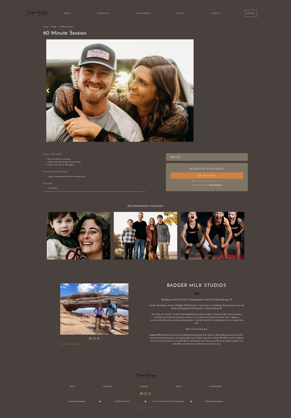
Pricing (53, 27)
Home (46, 27)
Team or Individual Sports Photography (168, 401)
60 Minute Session (122, 401)
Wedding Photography (214, 401)
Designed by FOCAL (145, 408)
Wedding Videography (77, 401)
